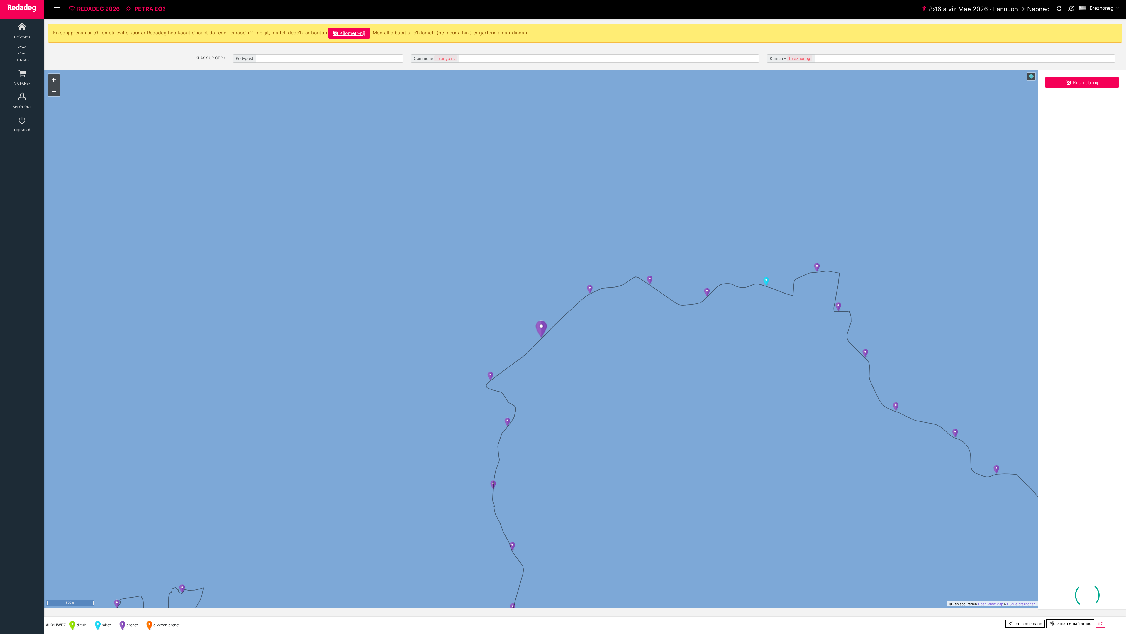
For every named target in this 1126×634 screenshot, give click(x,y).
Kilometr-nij (352, 33)
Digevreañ (22, 130)
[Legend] (1031, 76)
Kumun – (790, 58)
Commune (434, 58)
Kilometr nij (1085, 82)
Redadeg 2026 (98, 8)
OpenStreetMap (990, 604)
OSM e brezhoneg (1021, 604)
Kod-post (244, 58)
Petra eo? (149, 8)
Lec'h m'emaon (1027, 623)
